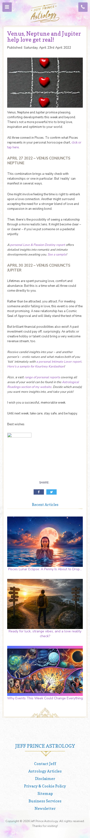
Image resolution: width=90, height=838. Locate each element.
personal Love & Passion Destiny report (37, 245)
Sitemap (45, 793)
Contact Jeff (45, 763)
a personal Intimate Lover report (58, 362)
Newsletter (45, 808)
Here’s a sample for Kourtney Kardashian (35, 366)
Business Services (45, 801)
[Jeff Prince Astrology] (45, 12)
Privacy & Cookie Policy (45, 786)
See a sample (57, 254)
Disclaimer (45, 778)
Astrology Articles (45, 771)
